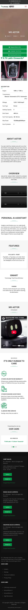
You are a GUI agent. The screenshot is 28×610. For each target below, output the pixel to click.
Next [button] (25, 69)
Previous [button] (3, 69)
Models (15, 36)
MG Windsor (14, 438)
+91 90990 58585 (16, 3)
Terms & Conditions (9, 575)
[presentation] (2, 261)
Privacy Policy (7, 578)
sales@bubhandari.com (15, 1)
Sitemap (6, 572)
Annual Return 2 (8, 593)
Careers (6, 569)
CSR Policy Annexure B (10, 587)
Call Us (7, 474)
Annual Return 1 (8, 590)
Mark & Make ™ (18, 607)
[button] (11, 447)
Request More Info (16, 47)
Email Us (7, 479)
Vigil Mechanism (8, 596)
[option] (14, 69)
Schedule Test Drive (15, 51)
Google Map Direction (9, 483)
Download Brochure (15, 55)
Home (8, 36)
